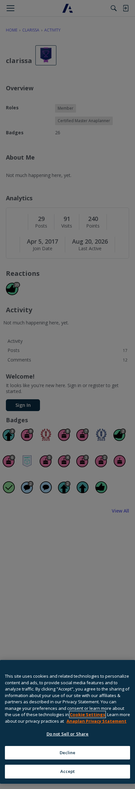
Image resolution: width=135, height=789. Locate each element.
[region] (67, 722)
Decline (68, 753)
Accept (67, 771)
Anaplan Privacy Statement (96, 721)
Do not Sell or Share (68, 734)
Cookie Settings (87, 714)
